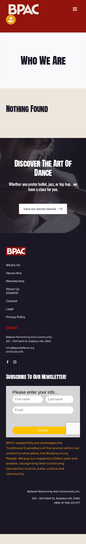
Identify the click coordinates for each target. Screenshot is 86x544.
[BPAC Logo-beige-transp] (24, 5)
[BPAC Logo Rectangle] (16, 248)
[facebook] (7, 362)
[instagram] (14, 362)
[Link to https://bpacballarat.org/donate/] (11, 20)
